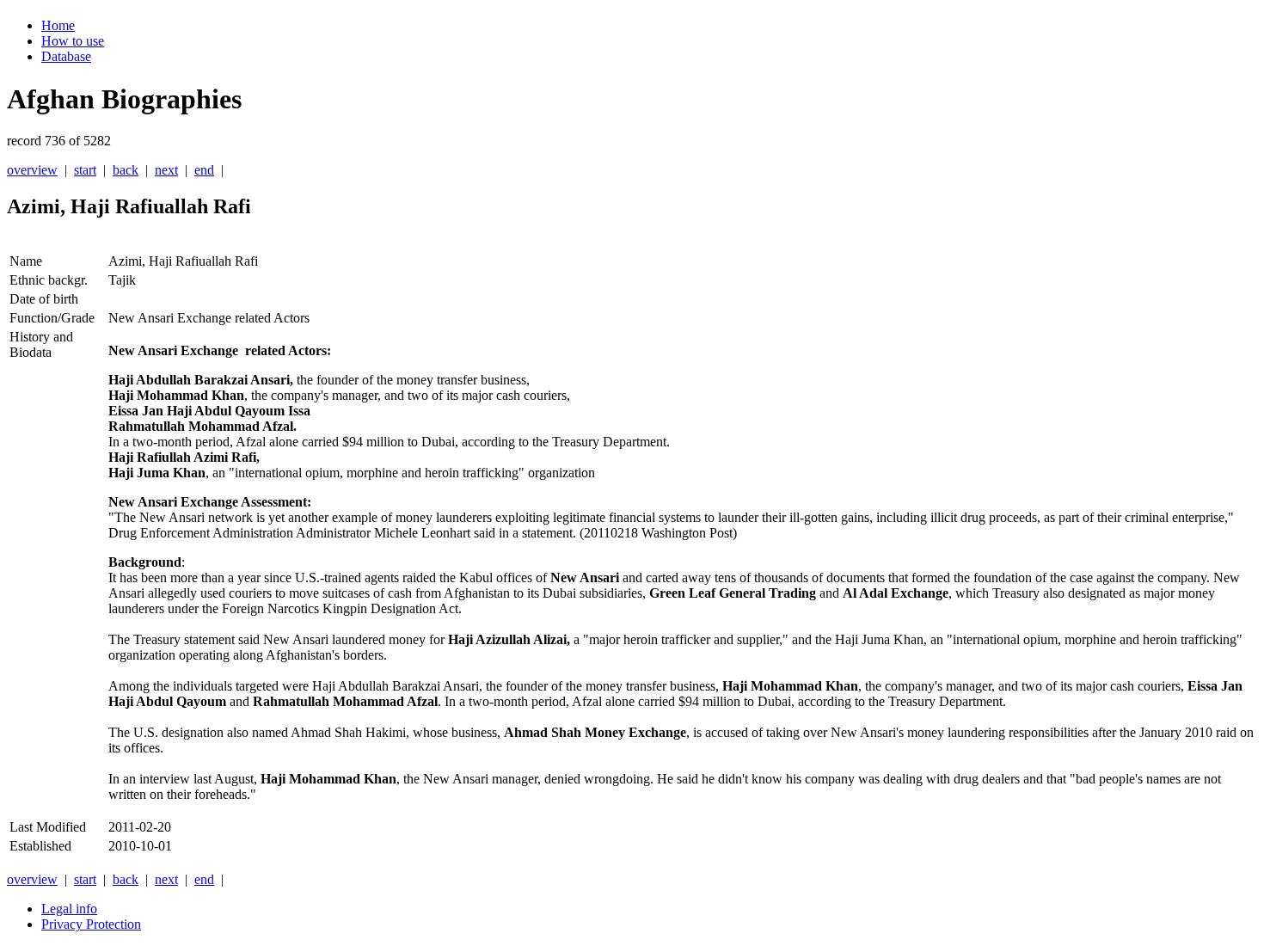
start (85, 170)
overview (32, 170)
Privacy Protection (91, 924)
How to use (72, 41)
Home (58, 25)
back (125, 170)
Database (66, 56)
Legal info (69, 908)
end (204, 170)
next (166, 170)
